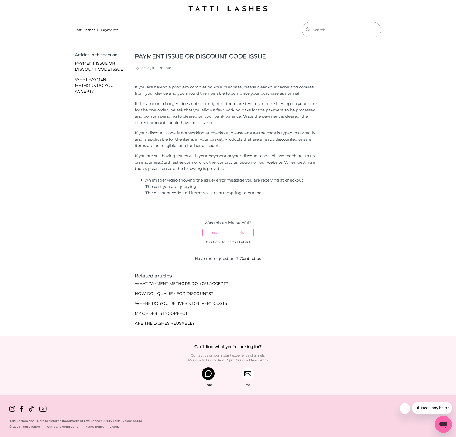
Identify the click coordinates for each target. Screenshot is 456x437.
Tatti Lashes (85, 30)
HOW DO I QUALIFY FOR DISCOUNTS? (174, 293)
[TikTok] (31, 410)
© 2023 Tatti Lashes (24, 427)
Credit (114, 427)
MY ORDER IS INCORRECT (161, 313)
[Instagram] (12, 410)
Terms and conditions (61, 427)
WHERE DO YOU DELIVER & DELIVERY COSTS (181, 303)
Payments (109, 30)
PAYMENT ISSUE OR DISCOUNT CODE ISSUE (99, 66)
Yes (214, 232)
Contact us (250, 258)
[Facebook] (21, 410)
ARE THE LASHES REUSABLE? (165, 323)
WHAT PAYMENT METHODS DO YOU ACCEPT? (94, 85)
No (241, 232)
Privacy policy (94, 427)
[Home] (228, 8)
